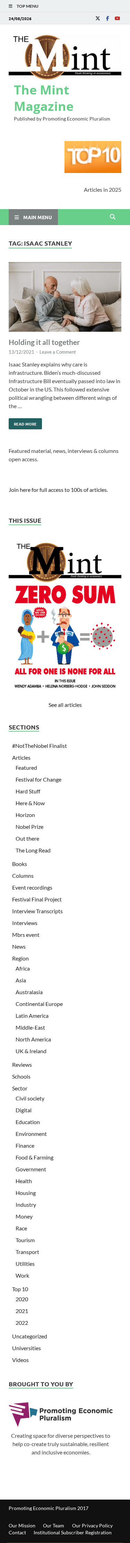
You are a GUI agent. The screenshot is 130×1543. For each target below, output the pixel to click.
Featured (26, 767)
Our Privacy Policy (92, 1525)
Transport (27, 1251)
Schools (21, 1076)
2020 (22, 1299)
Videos (20, 1359)
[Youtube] (117, 18)
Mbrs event (26, 934)
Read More (23, 422)
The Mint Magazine (43, 98)
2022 (22, 1322)
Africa (23, 968)
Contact (17, 1532)
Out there (27, 838)
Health (24, 1181)
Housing (26, 1192)
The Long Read (33, 850)
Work (22, 1275)
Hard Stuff (28, 791)
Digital (24, 1110)
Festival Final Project (37, 899)
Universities (26, 1348)
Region (20, 958)
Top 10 (20, 1289)
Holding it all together (44, 342)
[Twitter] (98, 18)
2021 (22, 1310)
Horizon (25, 814)
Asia (21, 980)
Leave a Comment (58, 352)
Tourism (25, 1240)
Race (21, 1228)
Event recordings (32, 887)
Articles (21, 757)
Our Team (53, 1525)
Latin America (32, 1015)
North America (33, 1039)
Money (24, 1216)
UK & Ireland (31, 1051)
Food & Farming (34, 1157)
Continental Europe (39, 1003)
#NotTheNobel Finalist (39, 745)
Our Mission (22, 1525)
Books (19, 863)
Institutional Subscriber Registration (73, 1532)
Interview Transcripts (37, 911)
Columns (23, 875)
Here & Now (30, 803)
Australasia (29, 992)
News (19, 946)
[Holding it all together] (65, 298)
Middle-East (30, 1027)
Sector (19, 1088)
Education (28, 1122)
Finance (25, 1145)
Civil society (30, 1098)
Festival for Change (38, 779)
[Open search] (112, 217)
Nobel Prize (29, 826)
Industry (26, 1204)
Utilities (25, 1263)
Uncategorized (29, 1336)
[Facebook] (107, 18)
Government (31, 1169)
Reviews (22, 1064)
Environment (31, 1133)
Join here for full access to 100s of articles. (58, 489)
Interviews (24, 922)
